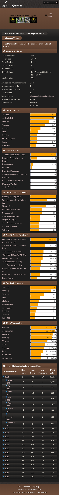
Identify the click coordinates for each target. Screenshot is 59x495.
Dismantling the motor (11, 216)
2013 (7, 477)
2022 (7, 441)
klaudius (5, 135)
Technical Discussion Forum (13, 155)
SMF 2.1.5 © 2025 (23, 489)
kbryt (4, 142)
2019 (7, 453)
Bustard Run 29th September (14, 274)
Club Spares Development (12, 180)
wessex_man (7, 358)
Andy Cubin (7, 308)
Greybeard (6, 145)
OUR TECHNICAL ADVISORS (14, 255)
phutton (5, 121)
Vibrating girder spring (11, 209)
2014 (7, 473)
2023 (7, 437)
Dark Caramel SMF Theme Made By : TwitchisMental (29, 492)
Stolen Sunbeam (9, 187)
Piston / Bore (7, 206)
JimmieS (5, 314)
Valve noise (6, 230)
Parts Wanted (7, 164)
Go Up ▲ (38, 487)
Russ (4, 132)
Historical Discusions (10, 171)
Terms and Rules (28, 487)
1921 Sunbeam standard (12, 223)
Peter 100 (6, 318)
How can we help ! (9, 226)
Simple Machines (36, 489)
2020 (7, 449)
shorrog (5, 128)
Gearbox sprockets (10, 258)
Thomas (5, 115)
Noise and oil (7, 213)
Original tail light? (9, 220)
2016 (7, 465)
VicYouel (5, 125)
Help (19, 487)
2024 (7, 433)
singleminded (7, 118)
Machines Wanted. (9, 184)
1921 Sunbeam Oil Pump (12, 262)
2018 (7, 457)
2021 (7, 445)
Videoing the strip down (11, 197)
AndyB (5, 344)
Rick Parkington (8, 138)
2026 (7, 377)
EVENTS (5, 168)
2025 (7, 429)
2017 (7, 461)
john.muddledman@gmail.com (42, 96)
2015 (7, 469)
